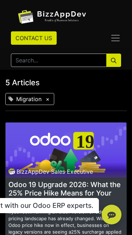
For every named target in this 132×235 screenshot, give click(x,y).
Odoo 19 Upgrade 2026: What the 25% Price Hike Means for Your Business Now (64, 193)
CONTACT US (33, 38)
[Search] (113, 60)
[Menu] (115, 38)
